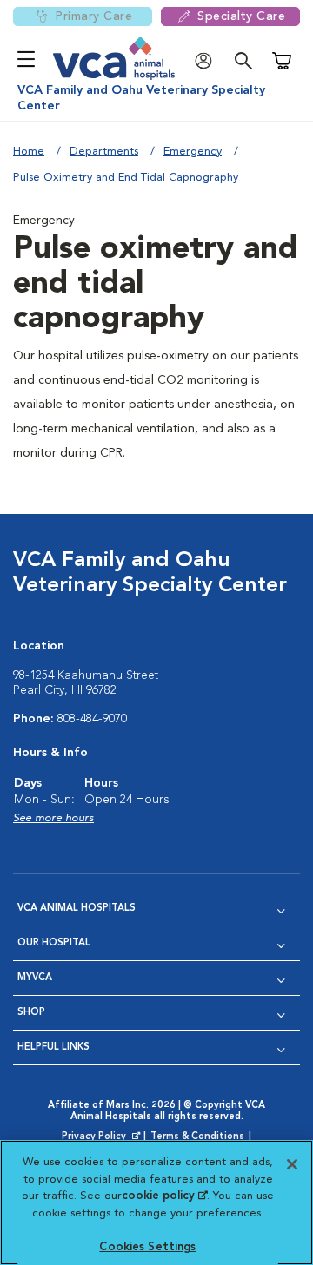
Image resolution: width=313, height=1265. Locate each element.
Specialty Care (241, 16)
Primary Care (93, 16)
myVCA (34, 978)
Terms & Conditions (197, 1137)
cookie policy (164, 1196)
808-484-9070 (92, 719)
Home (28, 151)
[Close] (292, 1164)
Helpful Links (53, 1047)
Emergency (192, 151)
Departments (104, 151)
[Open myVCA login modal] (208, 61)
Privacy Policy (102, 1137)
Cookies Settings (147, 1247)
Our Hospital (53, 943)
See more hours (53, 818)
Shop (31, 1013)
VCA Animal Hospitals (76, 908)
